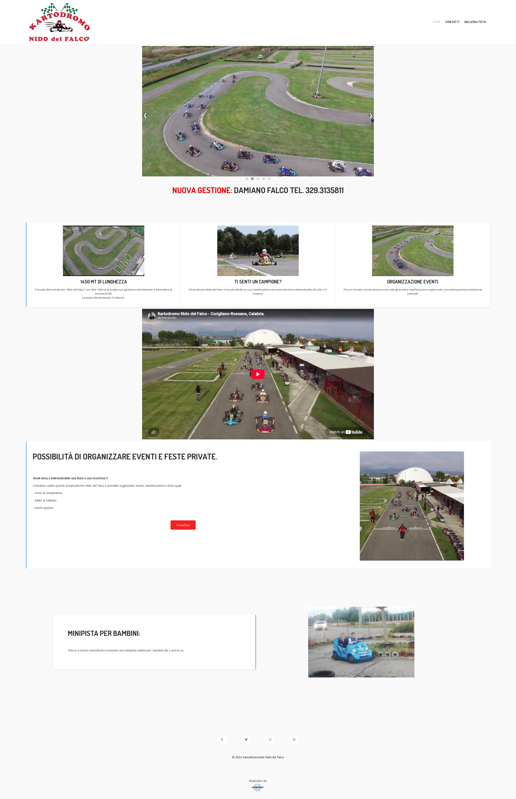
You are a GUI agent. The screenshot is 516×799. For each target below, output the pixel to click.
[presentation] (145, 115)
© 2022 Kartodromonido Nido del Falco (258, 757)
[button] (247, 178)
